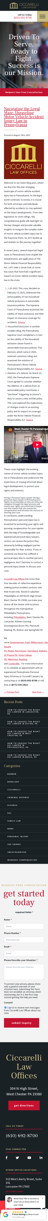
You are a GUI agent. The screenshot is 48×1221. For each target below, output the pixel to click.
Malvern (43, 650)
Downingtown (17, 642)
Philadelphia (19, 617)
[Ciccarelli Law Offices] (24, 5)
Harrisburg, (32, 650)
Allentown (13, 659)
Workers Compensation (22, 860)
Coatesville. (14, 663)
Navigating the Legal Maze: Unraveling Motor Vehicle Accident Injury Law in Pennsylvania (24, 116)
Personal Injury (17, 836)
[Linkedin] (41, 1158)
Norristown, (21, 650)
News (10, 828)
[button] (46, 1209)
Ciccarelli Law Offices (14, 578)
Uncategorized (17, 852)
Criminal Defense (18, 797)
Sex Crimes (14, 844)
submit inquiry (22, 1022)
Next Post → (38, 692)
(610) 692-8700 (22, 1136)
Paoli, (27, 642)
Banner (11, 774)
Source (21, 322)
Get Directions (24, 1105)
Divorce (12, 805)
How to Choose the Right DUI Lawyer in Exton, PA (23, 722)
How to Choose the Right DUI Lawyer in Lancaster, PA (23, 712)
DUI (9, 813)
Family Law (14, 821)
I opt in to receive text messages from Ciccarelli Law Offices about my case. (22, 1010)
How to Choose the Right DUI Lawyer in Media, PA (23, 756)
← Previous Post (11, 692)
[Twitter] (17, 1158)
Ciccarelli (14, 789)
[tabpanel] (24, 1187)
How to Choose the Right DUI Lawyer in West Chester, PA (23, 733)
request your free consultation (24, 92)
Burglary (13, 782)
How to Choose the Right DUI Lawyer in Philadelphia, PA (23, 745)
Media (11, 650)
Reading (23, 659)
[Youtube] (29, 1158)
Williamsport (37, 642)
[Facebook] (6, 1158)
